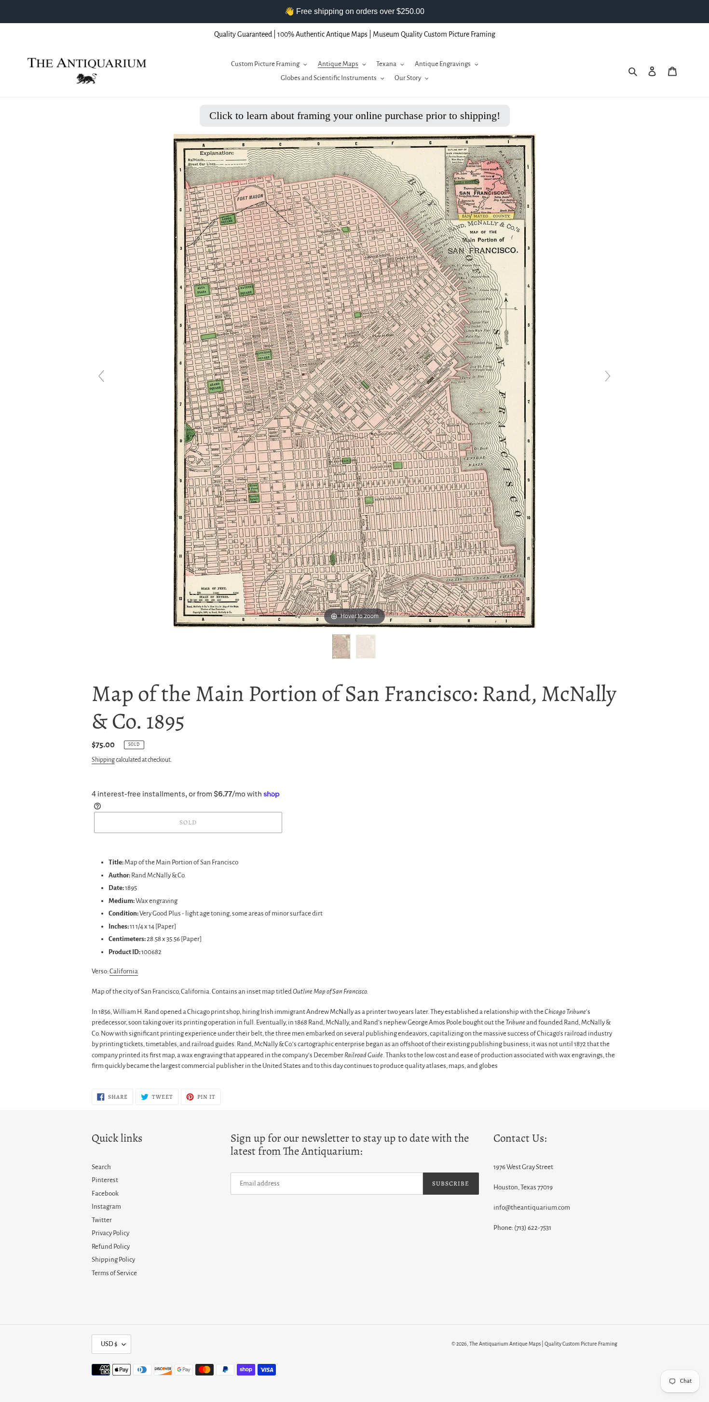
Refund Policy (111, 1246)
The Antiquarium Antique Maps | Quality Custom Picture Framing (543, 1344)
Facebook (105, 1193)
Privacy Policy (110, 1233)
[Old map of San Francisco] (366, 646)
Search (101, 1167)
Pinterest (105, 1180)
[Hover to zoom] (355, 380)
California (123, 971)
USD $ (109, 1344)
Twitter (102, 1220)
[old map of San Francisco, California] (341, 646)
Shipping (103, 759)
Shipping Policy (113, 1259)
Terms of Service (114, 1273)
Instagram (106, 1206)
